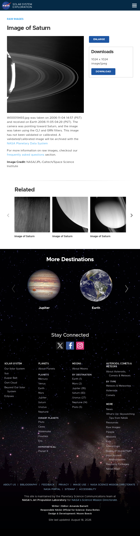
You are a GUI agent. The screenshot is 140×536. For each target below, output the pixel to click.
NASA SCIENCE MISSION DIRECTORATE (112, 485)
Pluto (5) (77, 407)
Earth (96, 308)
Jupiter (44, 308)
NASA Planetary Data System (27, 143)
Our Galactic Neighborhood (20, 14)
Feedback (48, 485)
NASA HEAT (113, 469)
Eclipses (9, 396)
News (109, 409)
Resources (112, 422)
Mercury (43, 379)
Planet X (43, 451)
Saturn (42, 402)
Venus (42, 383)
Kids (108, 441)
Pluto (41, 422)
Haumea (43, 436)
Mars (41, 393)
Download (103, 71)
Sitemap (70, 489)
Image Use (79, 485)
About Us (9, 485)
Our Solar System (14, 368)
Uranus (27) (79, 397)
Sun (6, 373)
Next (132, 215)
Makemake (44, 431)
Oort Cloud (10, 382)
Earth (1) (77, 379)
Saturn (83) (78, 393)
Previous (8, 215)
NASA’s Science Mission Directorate (94, 500)
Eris (40, 441)
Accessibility (87, 489)
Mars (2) (77, 383)
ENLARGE (99, 39)
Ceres (41, 427)
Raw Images (15, 19)
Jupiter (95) (79, 388)
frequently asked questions (25, 154)
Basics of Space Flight (119, 451)
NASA (4, 5)
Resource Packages (117, 464)
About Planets (46, 368)
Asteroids (111, 390)
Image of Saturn (24, 236)
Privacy (64, 485)
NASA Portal (52, 489)
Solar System (13, 363)
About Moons (80, 368)
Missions (111, 437)
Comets (110, 395)
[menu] (134, 5)
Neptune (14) (79, 402)
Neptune (43, 412)
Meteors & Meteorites (118, 386)
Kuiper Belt (10, 378)
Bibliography (28, 485)
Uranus (42, 407)
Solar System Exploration (20, 5)
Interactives (113, 446)
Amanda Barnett (78, 506)
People (110, 432)
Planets (43, 363)
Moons (76, 363)
